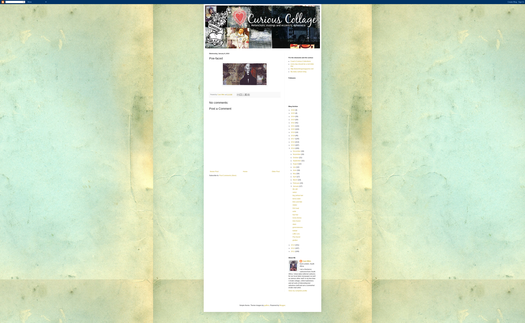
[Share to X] (243, 94)
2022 (293, 123)
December (297, 151)
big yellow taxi (298, 195)
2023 (293, 120)
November (297, 154)
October (296, 158)
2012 (293, 248)
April (295, 177)
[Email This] (238, 94)
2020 (293, 129)
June (295, 170)
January (296, 186)
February (296, 183)
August (295, 164)
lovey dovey (297, 218)
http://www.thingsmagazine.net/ (302, 69)
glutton (295, 240)
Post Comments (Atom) (227, 175)
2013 (293, 245)
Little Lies (296, 234)
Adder (295, 205)
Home (245, 171)
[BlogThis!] (240, 94)
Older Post (276, 171)
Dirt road (296, 208)
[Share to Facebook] (246, 94)
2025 (293, 113)
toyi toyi (295, 215)
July (294, 167)
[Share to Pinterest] (248, 94)
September (297, 161)
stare (294, 224)
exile (294, 211)
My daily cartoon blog (298, 72)
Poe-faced (296, 237)
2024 (293, 116)
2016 (293, 142)
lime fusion (297, 221)
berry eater (297, 199)
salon (295, 192)
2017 (293, 139)
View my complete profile (297, 291)
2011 (293, 251)
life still (295, 189)
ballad (295, 231)
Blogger (282, 305)
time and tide (297, 202)
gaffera (266, 305)
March (295, 180)
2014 (293, 148)
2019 (293, 132)
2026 (293, 110)
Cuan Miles (306, 261)
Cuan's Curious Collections (301, 61)
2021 (293, 126)
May (294, 174)
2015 (293, 145)
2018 (293, 136)
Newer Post (214, 171)
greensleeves (298, 227)
